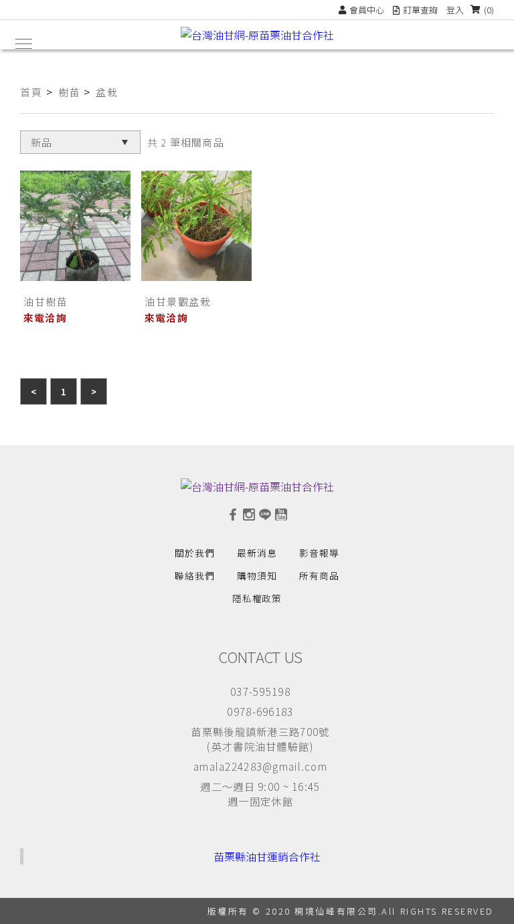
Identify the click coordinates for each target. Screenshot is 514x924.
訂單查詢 (420, 9)
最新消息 (257, 552)
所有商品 (319, 575)
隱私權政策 (257, 598)
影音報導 (319, 552)
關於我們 (195, 552)
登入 (455, 9)
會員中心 (366, 9)
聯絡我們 (195, 575)
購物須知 (257, 575)
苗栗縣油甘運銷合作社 (267, 856)
